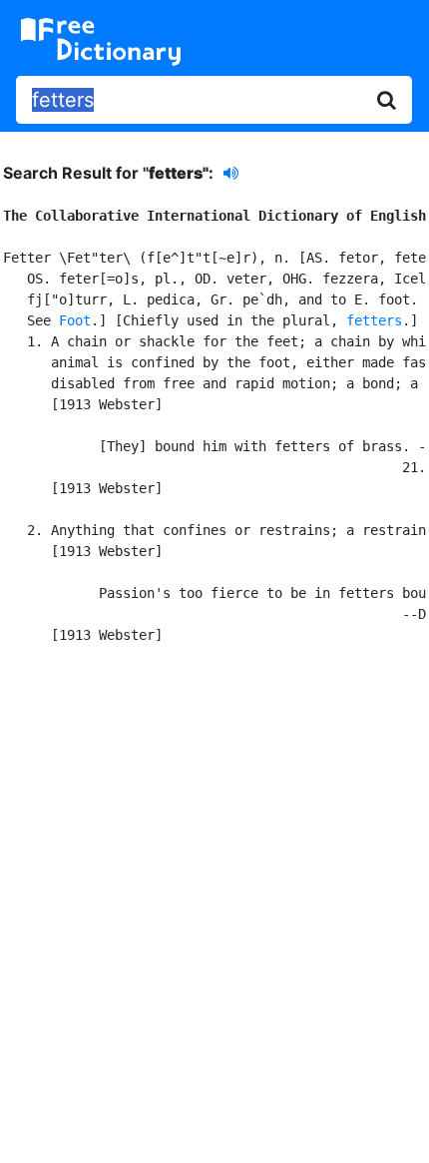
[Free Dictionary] (101, 42)
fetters (374, 320)
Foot (75, 320)
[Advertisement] (214, 900)
